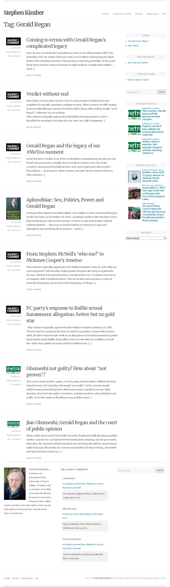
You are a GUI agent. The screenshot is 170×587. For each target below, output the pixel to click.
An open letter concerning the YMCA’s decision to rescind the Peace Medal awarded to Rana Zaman (154, 213)
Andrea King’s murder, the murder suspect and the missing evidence (152, 147)
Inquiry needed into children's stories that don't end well (153, 130)
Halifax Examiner (148, 203)
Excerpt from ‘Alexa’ (138, 41)
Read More (33, 75)
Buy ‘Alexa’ (133, 45)
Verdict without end (47, 94)
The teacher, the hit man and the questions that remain (154, 115)
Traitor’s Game (122, 14)
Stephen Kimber (24, 12)
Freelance (153, 14)
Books (139, 14)
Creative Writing (148, 170)
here (6, 513)
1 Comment (15, 384)
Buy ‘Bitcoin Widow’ (138, 62)
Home (106, 14)
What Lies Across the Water (152, 185)
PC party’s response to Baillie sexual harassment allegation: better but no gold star (70, 314)
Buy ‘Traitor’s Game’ (138, 79)
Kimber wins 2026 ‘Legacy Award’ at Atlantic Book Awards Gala (153, 176)
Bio (164, 14)
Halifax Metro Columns (151, 108)
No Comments (14, 56)
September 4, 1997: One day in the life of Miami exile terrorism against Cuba (154, 193)
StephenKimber (13, 52)
